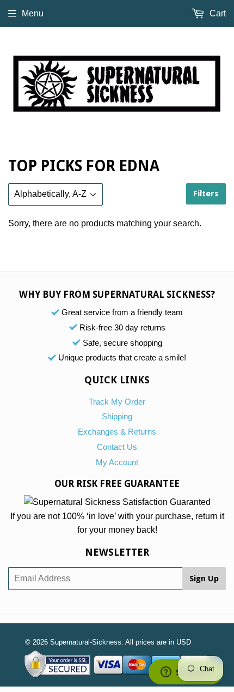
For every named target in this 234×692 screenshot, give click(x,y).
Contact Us (117, 447)
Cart (216, 13)
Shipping (117, 416)
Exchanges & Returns (117, 431)
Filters (206, 193)
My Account (117, 462)
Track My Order (117, 401)
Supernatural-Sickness (85, 642)
